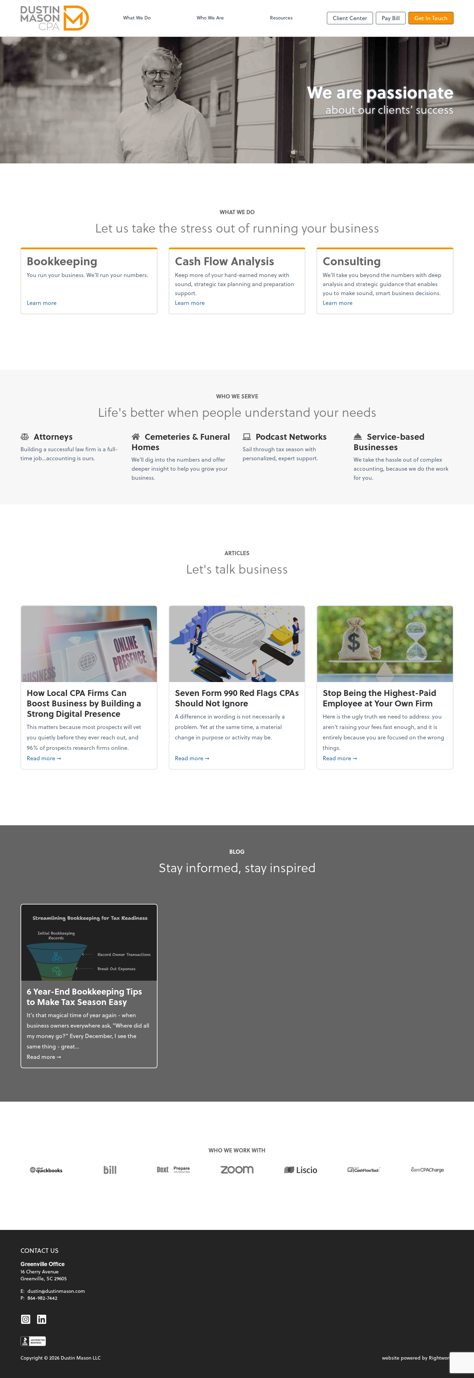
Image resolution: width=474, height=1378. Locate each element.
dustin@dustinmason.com (56, 1291)
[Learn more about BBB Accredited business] (33, 1341)
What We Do (137, 17)
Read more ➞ (89, 758)
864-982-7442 (42, 1298)
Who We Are (210, 17)
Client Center (350, 18)
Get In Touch (431, 18)
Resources (281, 17)
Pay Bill (391, 18)
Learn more (68, 302)
